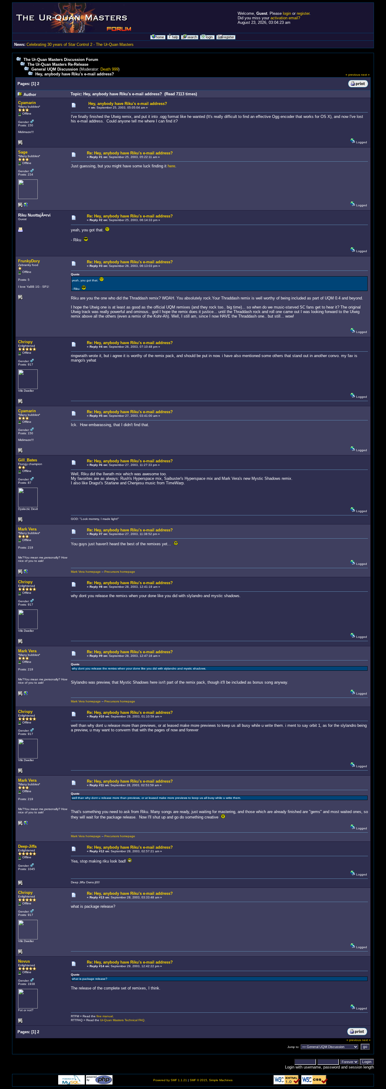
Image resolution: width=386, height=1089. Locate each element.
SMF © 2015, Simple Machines (211, 1080)
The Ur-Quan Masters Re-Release (57, 64)
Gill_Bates (27, 460)
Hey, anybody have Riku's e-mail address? (74, 74)
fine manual (104, 1016)
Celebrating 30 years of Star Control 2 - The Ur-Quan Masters (80, 44)
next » (365, 74)
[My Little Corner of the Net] (26, 206)
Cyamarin (27, 102)
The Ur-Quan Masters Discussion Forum (61, 59)
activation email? (285, 18)
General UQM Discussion (54, 69)
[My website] (26, 573)
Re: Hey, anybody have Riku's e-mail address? (130, 153)
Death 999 (109, 69)
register (303, 13)
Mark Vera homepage (86, 571)
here (171, 166)
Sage (22, 152)
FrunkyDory (29, 261)
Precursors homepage (119, 571)
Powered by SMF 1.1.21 (170, 1080)
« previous (353, 74)
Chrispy (25, 342)
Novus (24, 961)
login (287, 13)
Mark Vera (27, 529)
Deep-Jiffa (27, 846)
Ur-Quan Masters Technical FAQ (122, 1020)
